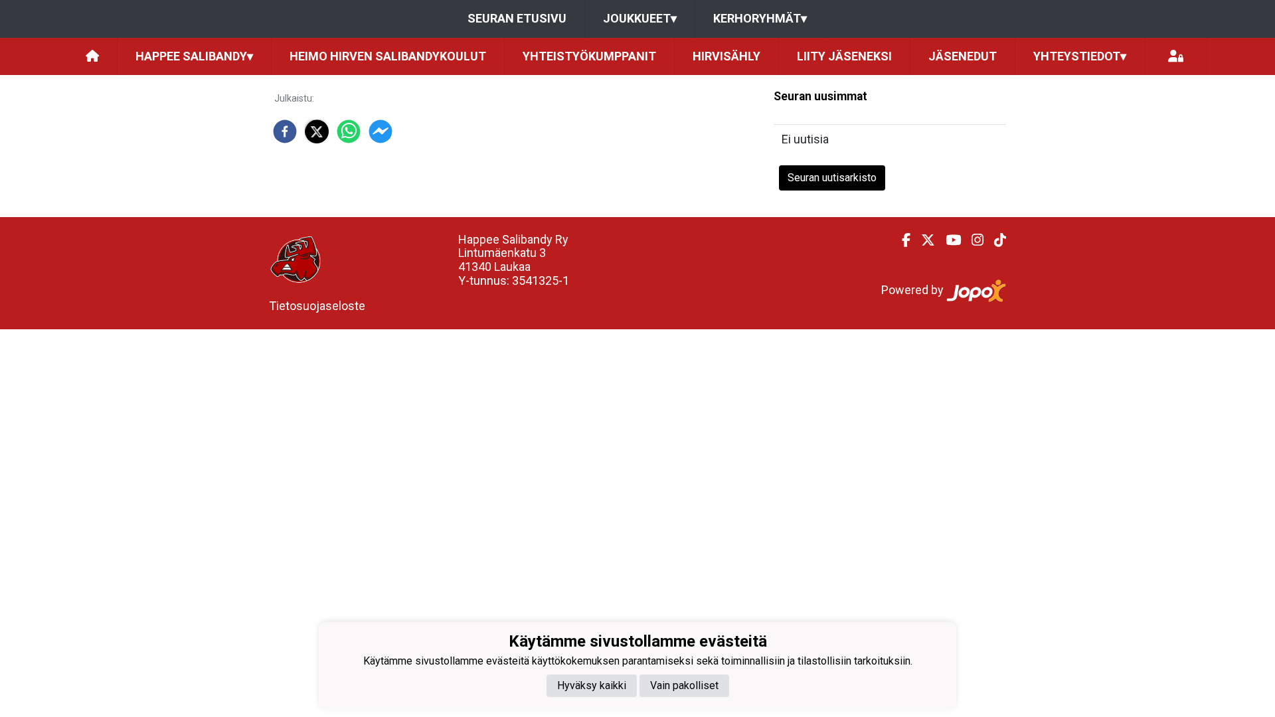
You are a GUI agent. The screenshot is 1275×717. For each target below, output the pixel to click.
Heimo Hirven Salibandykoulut (388, 56)
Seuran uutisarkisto (832, 177)
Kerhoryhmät (760, 18)
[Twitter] (922, 240)
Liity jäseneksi (844, 56)
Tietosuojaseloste (317, 306)
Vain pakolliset (684, 685)
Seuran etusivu (517, 18)
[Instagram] (972, 240)
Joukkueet (640, 18)
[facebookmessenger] (380, 131)
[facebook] (285, 131)
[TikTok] (994, 240)
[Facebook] (900, 240)
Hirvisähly (726, 56)
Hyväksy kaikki (591, 685)
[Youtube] (948, 240)
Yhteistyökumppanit (589, 56)
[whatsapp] (349, 131)
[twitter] (317, 131)
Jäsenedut (962, 56)
